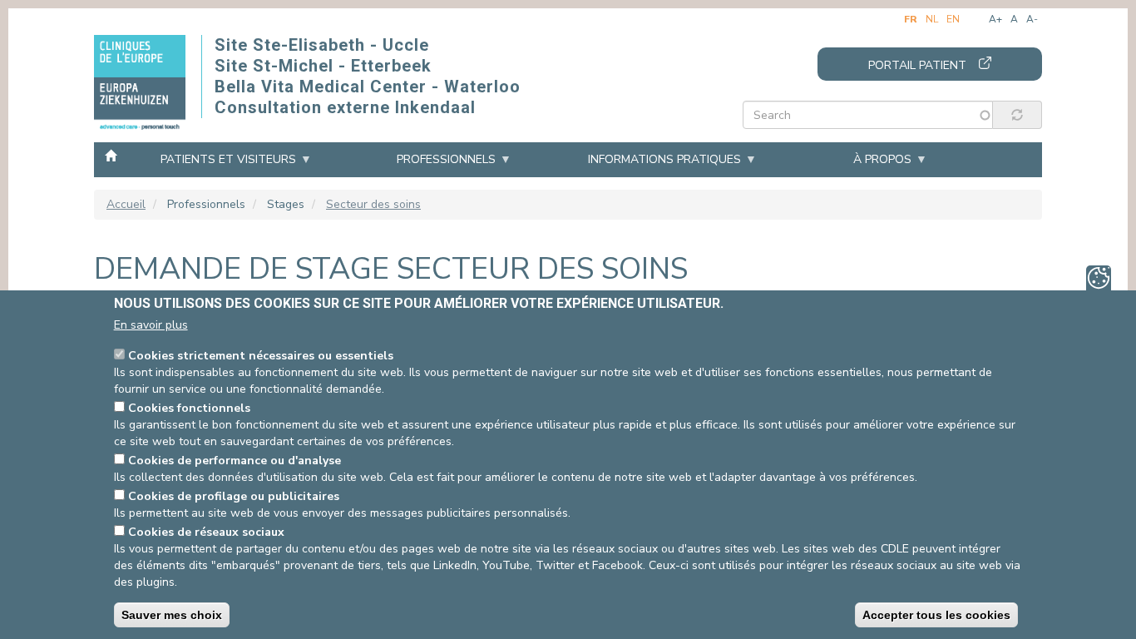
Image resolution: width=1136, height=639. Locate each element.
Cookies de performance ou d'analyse (234, 460)
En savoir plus (151, 325)
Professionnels (446, 159)
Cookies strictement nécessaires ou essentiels (260, 356)
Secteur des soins (373, 204)
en (953, 19)
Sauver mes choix (171, 615)
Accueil (110, 154)
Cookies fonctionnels (189, 408)
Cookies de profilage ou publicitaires (233, 496)
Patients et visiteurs (228, 159)
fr (910, 19)
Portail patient (917, 65)
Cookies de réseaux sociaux (206, 532)
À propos (882, 159)
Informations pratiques (664, 159)
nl (932, 19)
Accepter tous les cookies (936, 615)
